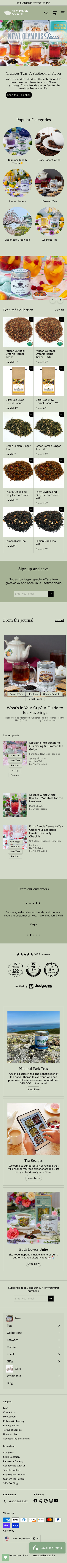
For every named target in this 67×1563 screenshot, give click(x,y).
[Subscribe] (51, 594)
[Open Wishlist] (5, 1557)
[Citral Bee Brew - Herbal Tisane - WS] (49, 389)
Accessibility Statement (16, 1438)
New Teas (45, 754)
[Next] (60, 300)
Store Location (11, 1456)
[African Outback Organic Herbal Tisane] (18, 341)
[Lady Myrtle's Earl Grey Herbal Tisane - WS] (49, 482)
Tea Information (11, 1470)
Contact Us (9, 1412)
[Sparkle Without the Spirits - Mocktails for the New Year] (15, 805)
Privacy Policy (11, 1425)
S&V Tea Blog (10, 1483)
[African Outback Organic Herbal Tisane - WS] (49, 341)
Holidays (45, 841)
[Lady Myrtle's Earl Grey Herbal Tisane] (18, 481)
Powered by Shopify (44, 1555)
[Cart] (54, 12)
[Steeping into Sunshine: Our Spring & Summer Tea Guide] (15, 753)
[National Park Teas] (33, 1037)
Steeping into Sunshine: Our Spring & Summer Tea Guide (46, 746)
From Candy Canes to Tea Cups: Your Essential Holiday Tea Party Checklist (46, 831)
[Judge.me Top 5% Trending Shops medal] (51, 969)
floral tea (25, 717)
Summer (41, 758)
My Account (9, 1416)
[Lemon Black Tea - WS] (49, 530)
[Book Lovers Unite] (33, 1218)
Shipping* (26, 2)
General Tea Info (40, 717)
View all (59, 309)
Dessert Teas (12, 717)
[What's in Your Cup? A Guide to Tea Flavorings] (35, 666)
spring (32, 758)
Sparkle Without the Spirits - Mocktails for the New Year (46, 798)
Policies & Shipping (13, 1421)
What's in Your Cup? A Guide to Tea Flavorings (35, 710)
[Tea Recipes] (33, 1129)
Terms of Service (12, 1429)
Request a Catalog (13, 1461)
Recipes (56, 754)
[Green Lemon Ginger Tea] (18, 435)
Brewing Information (14, 1474)
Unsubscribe (10, 1434)
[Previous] (53, 300)
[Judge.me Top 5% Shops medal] (33, 969)
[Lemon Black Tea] (18, 528)
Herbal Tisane (57, 717)
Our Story (8, 1452)
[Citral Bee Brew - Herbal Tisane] (18, 389)
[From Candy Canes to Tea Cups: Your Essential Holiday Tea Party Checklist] (15, 837)
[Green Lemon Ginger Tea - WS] (49, 435)
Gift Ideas (34, 841)
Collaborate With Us (14, 1465)
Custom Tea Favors (14, 1478)
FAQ (5, 1407)
